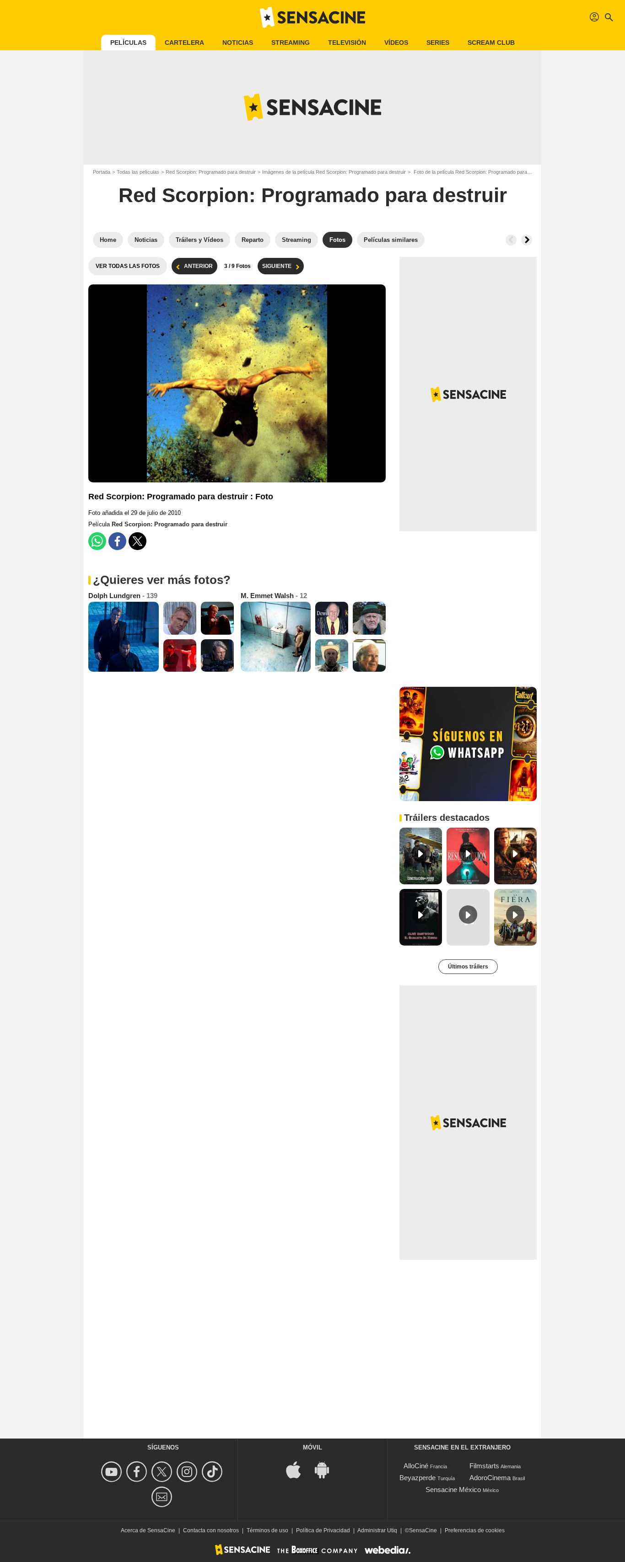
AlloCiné (416, 1466)
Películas (128, 42)
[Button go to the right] (526, 240)
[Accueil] (312, 17)
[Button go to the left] (511, 240)
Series (437, 42)
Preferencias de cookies (475, 1530)
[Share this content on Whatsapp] (97, 541)
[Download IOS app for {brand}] (298, 1469)
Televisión (347, 42)
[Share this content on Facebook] (117, 541)
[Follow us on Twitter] (163, 1471)
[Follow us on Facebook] (138, 1471)
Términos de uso (267, 1530)
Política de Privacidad (323, 1530)
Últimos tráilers (468, 966)
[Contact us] (163, 1497)
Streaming (290, 42)
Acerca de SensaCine (148, 1530)
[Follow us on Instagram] (188, 1471)
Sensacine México (453, 1489)
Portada (101, 172)
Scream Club (491, 42)
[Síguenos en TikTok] (213, 1471)
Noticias (237, 42)
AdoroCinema (490, 1478)
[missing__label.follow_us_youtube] (112, 1471)
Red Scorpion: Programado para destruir (211, 172)
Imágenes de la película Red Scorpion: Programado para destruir (334, 172)
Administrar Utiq (377, 1530)
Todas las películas (138, 172)
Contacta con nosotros (211, 1530)
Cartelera (184, 42)
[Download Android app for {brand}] (326, 1469)
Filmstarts (484, 1466)
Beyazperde (417, 1478)
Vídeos (396, 42)
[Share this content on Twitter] (137, 541)
